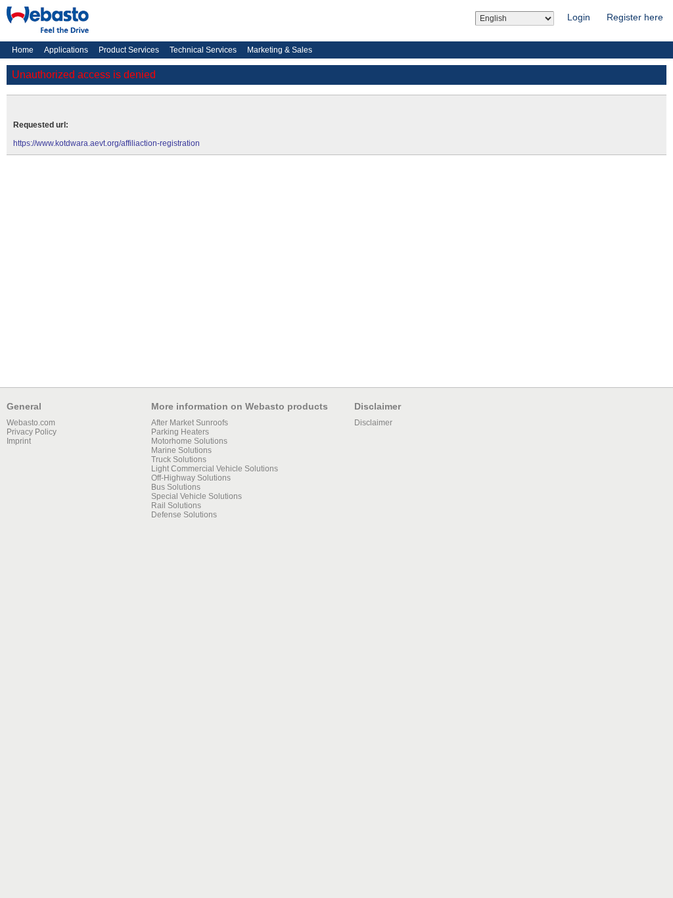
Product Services (129, 50)
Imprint (19, 441)
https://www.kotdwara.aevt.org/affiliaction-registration (106, 143)
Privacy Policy (32, 432)
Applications (66, 50)
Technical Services (203, 50)
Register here (635, 17)
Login (578, 17)
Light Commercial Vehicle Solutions (214, 468)
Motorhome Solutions (189, 441)
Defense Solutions (184, 514)
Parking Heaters (180, 432)
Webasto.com (31, 422)
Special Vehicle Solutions (196, 496)
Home (23, 50)
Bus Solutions (175, 487)
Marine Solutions (181, 450)
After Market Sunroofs (189, 422)
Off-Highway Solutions (191, 478)
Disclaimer (373, 422)
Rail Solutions (176, 505)
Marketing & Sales (279, 50)
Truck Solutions (178, 459)
